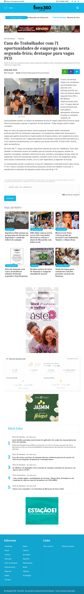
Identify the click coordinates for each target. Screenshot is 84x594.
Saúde (7, 575)
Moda (25, 567)
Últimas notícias (68, 546)
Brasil (7, 550)
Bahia (25, 546)
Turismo (8, 580)
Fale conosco (48, 546)
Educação (8, 559)
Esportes (26, 559)
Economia (26, 555)
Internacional (10, 567)
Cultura (7, 555)
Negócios (8, 571)
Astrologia (8, 546)
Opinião (26, 571)
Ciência (26, 550)
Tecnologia (27, 575)
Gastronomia (27, 563)
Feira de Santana (11, 563)
